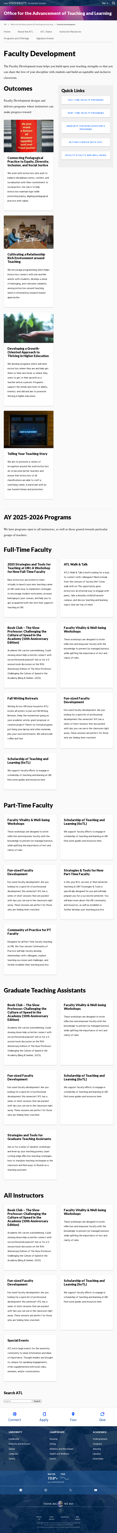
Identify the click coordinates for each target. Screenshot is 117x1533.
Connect (14, 1420)
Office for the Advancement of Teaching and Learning (58, 13)
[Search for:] (18, 1401)
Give (102, 1420)
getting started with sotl (86, 142)
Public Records (51, 1518)
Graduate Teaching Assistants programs (85, 128)
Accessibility (65, 1517)
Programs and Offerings (16, 38)
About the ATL (25, 31)
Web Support (77, 1518)
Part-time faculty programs (86, 113)
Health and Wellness (59, 1454)
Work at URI (39, 1518)
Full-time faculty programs (86, 100)
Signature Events (45, 38)
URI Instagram (46, 1490)
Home (7, 31)
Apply (43, 1420)
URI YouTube (95, 1490)
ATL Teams (46, 31)
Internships (98, 1459)
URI (5, 24)
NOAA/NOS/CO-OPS (58, 1482)
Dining (53, 1444)
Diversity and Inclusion (19, 1444)
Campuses (13, 1454)
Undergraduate (100, 1439)
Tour (73, 1420)
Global (12, 1449)
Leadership (14, 1439)
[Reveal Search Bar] (113, 3)
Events (53, 1459)
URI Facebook (21, 1490)
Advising (97, 1449)
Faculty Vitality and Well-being (85, 155)
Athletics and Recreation (61, 1449)
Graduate (97, 1444)
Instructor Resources (70, 31)
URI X (71, 1490)
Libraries (97, 1454)
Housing (53, 1439)
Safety (12, 1459)
